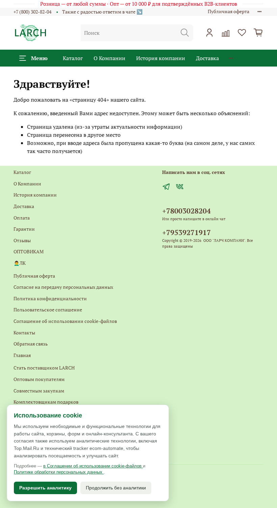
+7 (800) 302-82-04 (32, 11)
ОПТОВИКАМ (29, 251)
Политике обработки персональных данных (59, 472)
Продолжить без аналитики (116, 487)
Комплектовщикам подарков (46, 402)
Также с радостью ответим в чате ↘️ (102, 11)
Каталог (73, 58)
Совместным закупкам (39, 390)
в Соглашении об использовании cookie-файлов (93, 465)
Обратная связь (31, 343)
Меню (39, 58)
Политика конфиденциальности (50, 298)
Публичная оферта (228, 11)
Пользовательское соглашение (48, 309)
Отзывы (22, 240)
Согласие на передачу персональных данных (63, 287)
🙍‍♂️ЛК (20, 263)
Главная (22, 355)
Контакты (24, 332)
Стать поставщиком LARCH (44, 367)
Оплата (22, 217)
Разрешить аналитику (45, 487)
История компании (160, 58)
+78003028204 (186, 210)
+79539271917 (186, 232)
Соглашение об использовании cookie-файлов (65, 321)
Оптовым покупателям (39, 379)
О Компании (109, 58)
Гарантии (24, 229)
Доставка (207, 58)
